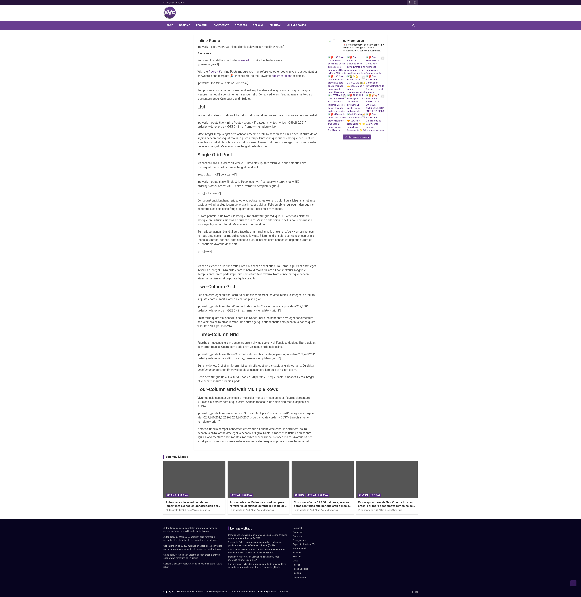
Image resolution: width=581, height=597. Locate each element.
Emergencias (299, 540)
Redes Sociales (300, 568)
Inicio (169, 25)
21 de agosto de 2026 (176, 510)
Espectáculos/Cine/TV (304, 544)
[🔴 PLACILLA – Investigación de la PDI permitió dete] (356, 103)
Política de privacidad (217, 591)
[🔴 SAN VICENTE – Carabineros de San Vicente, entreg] (375, 122)
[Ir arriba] (573, 583)
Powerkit (243, 60)
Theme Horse (248, 591)
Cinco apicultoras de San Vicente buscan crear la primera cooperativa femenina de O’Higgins (385, 505)
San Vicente (221, 25)
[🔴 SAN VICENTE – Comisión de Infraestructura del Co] (375, 84)
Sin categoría (299, 577)
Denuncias (298, 532)
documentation (281, 76)
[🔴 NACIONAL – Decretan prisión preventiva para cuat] (337, 84)
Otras (295, 560)
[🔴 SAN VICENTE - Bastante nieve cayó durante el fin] (356, 65)
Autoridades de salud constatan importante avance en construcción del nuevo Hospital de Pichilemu (192, 505)
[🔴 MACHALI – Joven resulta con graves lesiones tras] (337, 122)
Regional (202, 25)
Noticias (184, 25)
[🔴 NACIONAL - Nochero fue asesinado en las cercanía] (337, 65)
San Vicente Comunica (199, 510)
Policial (258, 25)
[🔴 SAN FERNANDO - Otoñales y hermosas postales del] (375, 65)
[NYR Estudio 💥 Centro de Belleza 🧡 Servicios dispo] (356, 122)
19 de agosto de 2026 (368, 510)
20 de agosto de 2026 (304, 510)
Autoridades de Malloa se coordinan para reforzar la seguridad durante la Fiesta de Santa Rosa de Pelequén (257, 505)
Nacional (297, 552)
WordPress (283, 591)
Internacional (299, 548)
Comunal (299, 495)
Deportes (241, 25)
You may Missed (177, 457)
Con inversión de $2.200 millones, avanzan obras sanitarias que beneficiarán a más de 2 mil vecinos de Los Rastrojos (322, 505)
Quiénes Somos (296, 25)
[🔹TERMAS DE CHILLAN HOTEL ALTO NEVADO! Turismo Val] (337, 103)
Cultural (275, 25)
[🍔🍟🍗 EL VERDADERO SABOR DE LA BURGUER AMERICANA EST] (375, 103)
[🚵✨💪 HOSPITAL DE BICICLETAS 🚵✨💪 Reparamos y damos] (356, 84)
